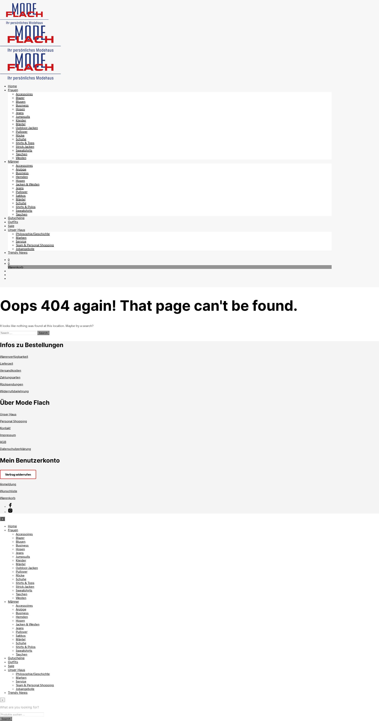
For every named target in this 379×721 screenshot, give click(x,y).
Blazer (20, 98)
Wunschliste (8, 491)
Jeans (20, 113)
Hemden (22, 176)
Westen (21, 158)
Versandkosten (10, 370)
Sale (11, 226)
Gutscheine (16, 218)
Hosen (20, 109)
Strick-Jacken (25, 146)
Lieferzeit (6, 363)
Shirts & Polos (26, 206)
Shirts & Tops (25, 143)
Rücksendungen (11, 384)
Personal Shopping (13, 421)
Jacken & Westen (27, 184)
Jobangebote (25, 249)
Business (22, 105)
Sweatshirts (24, 150)
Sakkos (21, 195)
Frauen (13, 90)
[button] (9, 259)
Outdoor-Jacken (27, 128)
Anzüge (21, 169)
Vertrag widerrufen (18, 474)
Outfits (13, 222)
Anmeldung (8, 484)
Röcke (20, 135)
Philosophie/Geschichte (33, 234)
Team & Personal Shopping (35, 245)
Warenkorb (7, 498)
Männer (13, 161)
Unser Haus (16, 230)
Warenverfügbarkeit (14, 356)
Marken (21, 237)
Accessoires (24, 94)
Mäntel (20, 124)
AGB (3, 442)
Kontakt (5, 428)
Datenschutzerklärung (15, 449)
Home (12, 86)
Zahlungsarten (10, 377)
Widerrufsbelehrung (14, 391)
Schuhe (21, 139)
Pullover (21, 131)
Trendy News (17, 252)
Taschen (21, 154)
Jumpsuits (23, 116)
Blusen (20, 101)
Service (21, 241)
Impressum (8, 435)
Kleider (21, 120)
